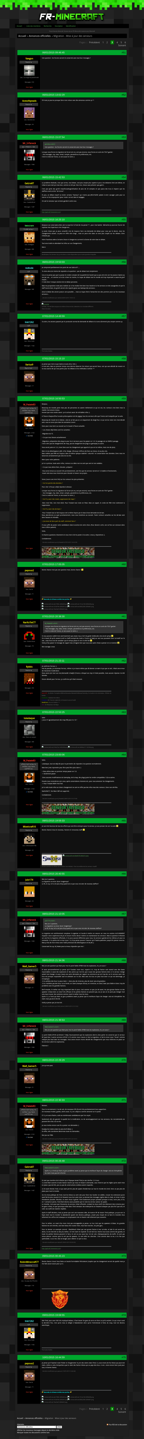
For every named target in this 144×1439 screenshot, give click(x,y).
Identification (71, 26)
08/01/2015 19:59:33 (53, 820)
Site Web (30, 436)
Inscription (59, 26)
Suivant (122, 45)
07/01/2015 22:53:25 (53, 712)
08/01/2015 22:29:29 (53, 1060)
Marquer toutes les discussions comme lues (33, 1432)
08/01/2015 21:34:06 (53, 960)
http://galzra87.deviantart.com (51, 212)
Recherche (48, 26)
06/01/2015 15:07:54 (53, 137)
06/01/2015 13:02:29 (53, 94)
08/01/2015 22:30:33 (53, 1100)
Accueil (19, 26)
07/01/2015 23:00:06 (53, 754)
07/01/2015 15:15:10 (53, 358)
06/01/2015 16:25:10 (53, 219)
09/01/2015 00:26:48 (53, 1160)
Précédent (94, 42)
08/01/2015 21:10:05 (53, 913)
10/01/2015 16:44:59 (53, 1357)
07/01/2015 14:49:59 (53, 316)
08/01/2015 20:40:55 (53, 873)
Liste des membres (33, 26)
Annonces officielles (40, 36)
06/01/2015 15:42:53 (53, 177)
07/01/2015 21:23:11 (53, 660)
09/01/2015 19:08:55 (53, 1315)
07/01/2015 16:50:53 (53, 398)
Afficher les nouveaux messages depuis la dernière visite (38, 1430)
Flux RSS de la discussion (118, 1424)
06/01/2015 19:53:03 (53, 262)
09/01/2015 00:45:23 (53, 1256)
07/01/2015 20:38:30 (53, 616)
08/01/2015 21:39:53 (53, 1020)
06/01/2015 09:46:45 (53, 52)
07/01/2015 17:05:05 (53, 564)
